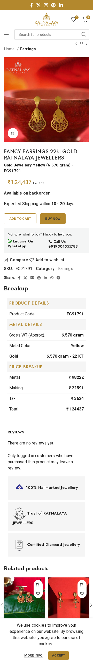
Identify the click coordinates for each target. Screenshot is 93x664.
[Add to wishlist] (38, 593)
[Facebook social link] (31, 5)
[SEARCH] (83, 34)
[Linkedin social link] (61, 5)
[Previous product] (76, 43)
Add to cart (20, 219)
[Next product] (86, 43)
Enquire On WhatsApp (20, 244)
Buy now (52, 219)
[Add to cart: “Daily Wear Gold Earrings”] (82, 584)
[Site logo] (46, 18)
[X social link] (38, 5)
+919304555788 (63, 246)
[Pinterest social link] (53, 5)
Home (10, 49)
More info (33, 655)
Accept (58, 655)
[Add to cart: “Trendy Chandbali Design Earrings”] (38, 584)
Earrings (28, 49)
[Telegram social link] (58, 277)
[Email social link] (32, 277)
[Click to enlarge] (13, 133)
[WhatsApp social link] (52, 277)
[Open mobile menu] (6, 34)
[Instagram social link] (46, 5)
